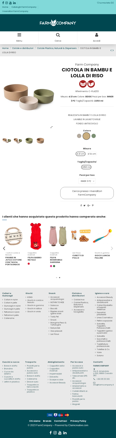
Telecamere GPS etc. (79, 377)
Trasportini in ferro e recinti (33, 386)
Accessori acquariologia (57, 298)
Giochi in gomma (35, 305)
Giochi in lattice (34, 309)
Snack (53, 320)
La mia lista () (106, 2)
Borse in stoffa (10, 366)
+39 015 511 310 (103, 379)
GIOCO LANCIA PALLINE (102, 256)
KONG (29, 297)
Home (5, 7)
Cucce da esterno (8, 373)
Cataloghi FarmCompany (24, 7)
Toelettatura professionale (103, 345)
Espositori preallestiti (101, 313)
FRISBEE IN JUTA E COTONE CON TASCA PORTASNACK (13, 261)
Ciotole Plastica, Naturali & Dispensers (81, 304)
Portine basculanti (77, 395)
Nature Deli (55, 328)
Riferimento (82, 91)
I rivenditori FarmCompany (15, 11)
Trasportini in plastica (33, 391)
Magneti (76, 404)
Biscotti (53, 309)
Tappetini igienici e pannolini (105, 332)
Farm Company (87, 64)
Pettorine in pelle (11, 315)
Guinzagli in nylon (12, 306)
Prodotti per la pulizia (33, 367)
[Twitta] (84, 205)
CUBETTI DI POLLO (78, 256)
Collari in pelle (10, 303)
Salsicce (54, 305)
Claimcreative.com (78, 425)
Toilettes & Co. (103, 349)
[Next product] (113, 50)
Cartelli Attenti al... (80, 391)
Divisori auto (32, 382)
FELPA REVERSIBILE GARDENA (56, 260)
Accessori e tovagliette (79, 311)
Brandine (8, 369)
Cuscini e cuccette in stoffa (12, 378)
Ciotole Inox (79, 300)
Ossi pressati (56, 331)
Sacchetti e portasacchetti (104, 340)
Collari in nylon (11, 300)
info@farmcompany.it (103, 384)
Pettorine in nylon (11, 312)
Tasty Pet (54, 317)
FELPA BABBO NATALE (35, 258)
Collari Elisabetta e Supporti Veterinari (104, 307)
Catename (9, 318)
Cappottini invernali (54, 370)
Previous (4, 248)
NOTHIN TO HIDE (57, 302)
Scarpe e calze (56, 380)
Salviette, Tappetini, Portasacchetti (103, 326)
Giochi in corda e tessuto (35, 301)
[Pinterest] (92, 205)
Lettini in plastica (11, 382)
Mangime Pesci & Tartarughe (58, 324)
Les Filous (54, 334)
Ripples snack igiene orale (56, 312)
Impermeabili (56, 374)
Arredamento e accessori (79, 387)
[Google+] (88, 205)
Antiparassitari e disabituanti (104, 301)
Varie (99, 352)
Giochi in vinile (34, 312)
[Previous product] (111, 50)
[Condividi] (81, 205)
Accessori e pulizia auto (32, 372)
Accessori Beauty (105, 297)
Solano (100, 356)
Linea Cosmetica (105, 318)
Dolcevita (54, 377)
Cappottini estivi (57, 366)
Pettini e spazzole (104, 321)
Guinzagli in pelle (12, 309)
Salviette (101, 336)
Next (111, 248)
